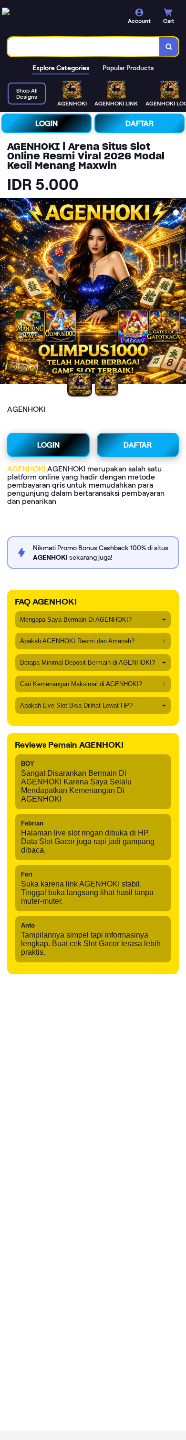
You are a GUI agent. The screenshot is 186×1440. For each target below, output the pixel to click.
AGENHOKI (26, 469)
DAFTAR (139, 123)
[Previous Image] (7, 292)
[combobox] (84, 46)
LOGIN (46, 123)
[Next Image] (178, 292)
